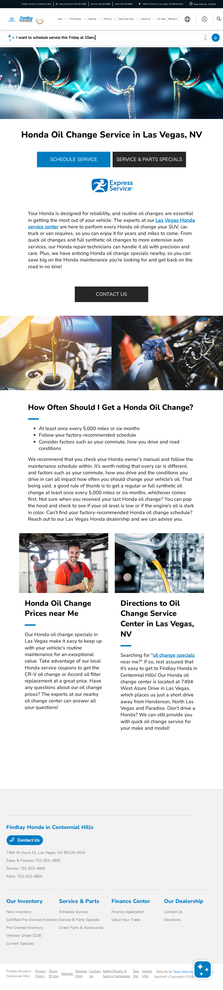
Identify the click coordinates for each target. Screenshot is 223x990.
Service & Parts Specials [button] (149, 159)
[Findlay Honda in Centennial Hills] (21, 19)
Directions (172, 919)
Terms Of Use (54, 973)
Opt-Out (136, 973)
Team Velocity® (184, 972)
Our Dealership (183, 901)
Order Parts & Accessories (81, 927)
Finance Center (131, 901)
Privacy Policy (40, 973)
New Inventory (18, 911)
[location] (139, 4)
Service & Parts (79, 901)
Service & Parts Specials (79, 919)
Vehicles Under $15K (24, 935)
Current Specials (20, 943)
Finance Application (128, 911)
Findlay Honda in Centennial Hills (18, 973)
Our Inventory (24, 901)
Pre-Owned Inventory (24, 927)
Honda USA (147, 973)
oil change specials (174, 655)
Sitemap (67, 973)
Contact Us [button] (111, 294)
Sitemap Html (81, 973)
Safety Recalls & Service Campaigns (116, 973)
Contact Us (28, 840)
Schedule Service (73, 911)
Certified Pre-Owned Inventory (32, 919)
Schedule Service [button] (73, 159)
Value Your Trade (126, 919)
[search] (219, 19)
